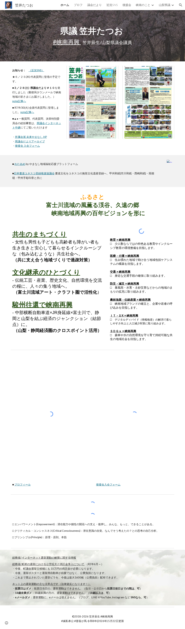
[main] (92, 36)
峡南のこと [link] (143, 4)
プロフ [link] (78, 4)
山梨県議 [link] (164, 4)
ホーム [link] (65, 4)
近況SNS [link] (112, 4)
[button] (180, 5)
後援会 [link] (126, 4)
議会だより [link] (94, 4)
